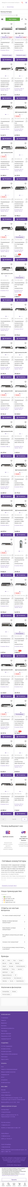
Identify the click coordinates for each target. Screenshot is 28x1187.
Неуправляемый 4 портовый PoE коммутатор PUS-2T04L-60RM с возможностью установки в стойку (20, 245)
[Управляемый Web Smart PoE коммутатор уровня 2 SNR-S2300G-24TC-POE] (7, 544)
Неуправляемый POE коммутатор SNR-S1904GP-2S (20, 760)
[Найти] (22, 2)
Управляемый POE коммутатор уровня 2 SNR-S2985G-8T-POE (5, 245)
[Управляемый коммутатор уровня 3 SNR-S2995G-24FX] (21, 309)
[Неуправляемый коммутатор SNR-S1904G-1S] (7, 625)
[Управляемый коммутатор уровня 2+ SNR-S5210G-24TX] (7, 426)
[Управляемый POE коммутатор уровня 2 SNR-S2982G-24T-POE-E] (7, 188)
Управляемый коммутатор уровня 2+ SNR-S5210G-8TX (19, 520)
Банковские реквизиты (7, 1028)
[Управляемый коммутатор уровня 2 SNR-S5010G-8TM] (7, 269)
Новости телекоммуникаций (9, 1069)
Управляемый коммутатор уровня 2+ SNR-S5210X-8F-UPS (19, 682)
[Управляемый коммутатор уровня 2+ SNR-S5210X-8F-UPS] (21, 665)
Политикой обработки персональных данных (13, 1175)
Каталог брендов (6, 1033)
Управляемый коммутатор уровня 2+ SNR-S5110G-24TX (5, 362)
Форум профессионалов (8, 1072)
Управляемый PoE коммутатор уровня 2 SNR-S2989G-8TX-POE (6, 722)
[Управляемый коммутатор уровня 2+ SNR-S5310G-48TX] (7, 505)
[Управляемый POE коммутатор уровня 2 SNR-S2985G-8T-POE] (7, 228)
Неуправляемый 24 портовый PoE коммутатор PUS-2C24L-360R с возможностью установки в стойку (19, 641)
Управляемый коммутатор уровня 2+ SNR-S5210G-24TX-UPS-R (19, 45)
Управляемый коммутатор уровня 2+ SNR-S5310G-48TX (5, 520)
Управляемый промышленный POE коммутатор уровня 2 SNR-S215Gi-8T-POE (19, 561)
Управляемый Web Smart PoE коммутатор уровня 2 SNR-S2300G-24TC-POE (5, 560)
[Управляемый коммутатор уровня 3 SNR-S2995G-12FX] (21, 188)
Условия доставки (6, 1051)
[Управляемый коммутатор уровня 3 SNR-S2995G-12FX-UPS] (7, 584)
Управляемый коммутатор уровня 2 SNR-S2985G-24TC (5, 482)
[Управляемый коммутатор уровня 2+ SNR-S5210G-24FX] (21, 348)
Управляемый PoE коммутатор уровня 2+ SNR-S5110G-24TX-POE (6, 403)
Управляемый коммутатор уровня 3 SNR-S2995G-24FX (19, 324)
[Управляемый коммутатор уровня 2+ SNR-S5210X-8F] (7, 148)
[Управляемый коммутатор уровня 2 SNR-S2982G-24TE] (7, 69)
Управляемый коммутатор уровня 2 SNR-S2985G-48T (19, 164)
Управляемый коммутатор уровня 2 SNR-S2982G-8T (19, 83)
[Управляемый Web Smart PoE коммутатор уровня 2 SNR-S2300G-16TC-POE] (21, 584)
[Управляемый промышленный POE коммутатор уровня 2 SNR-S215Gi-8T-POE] (21, 544)
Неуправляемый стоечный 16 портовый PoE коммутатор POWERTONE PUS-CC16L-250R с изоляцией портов (19, 722)
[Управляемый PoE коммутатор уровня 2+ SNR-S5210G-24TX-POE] (21, 386)
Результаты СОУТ (6, 1036)
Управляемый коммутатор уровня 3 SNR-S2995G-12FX (19, 204)
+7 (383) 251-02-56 (5, 1136)
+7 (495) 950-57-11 (5, 1092)
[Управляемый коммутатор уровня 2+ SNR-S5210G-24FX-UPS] (7, 665)
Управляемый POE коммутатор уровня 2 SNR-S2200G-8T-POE (5, 124)
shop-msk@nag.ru (6, 1095)
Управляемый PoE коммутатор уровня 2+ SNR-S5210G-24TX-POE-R (5, 45)
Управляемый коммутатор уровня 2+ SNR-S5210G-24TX (5, 441)
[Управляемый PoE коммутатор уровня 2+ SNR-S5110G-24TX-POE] (7, 386)
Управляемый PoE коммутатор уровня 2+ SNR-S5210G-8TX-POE (19, 482)
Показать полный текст (9, 886)
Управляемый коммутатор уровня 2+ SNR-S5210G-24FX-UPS (5, 682)
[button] (25, 19)
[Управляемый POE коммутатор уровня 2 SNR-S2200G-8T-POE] (7, 107)
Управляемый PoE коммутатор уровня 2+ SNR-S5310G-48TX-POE (19, 124)
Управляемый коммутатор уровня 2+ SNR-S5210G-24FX (19, 362)
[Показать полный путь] (3, 7)
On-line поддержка (6, 1046)
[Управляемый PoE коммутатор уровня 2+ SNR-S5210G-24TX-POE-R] (7, 28)
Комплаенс (4, 1056)
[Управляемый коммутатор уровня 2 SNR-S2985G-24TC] (7, 465)
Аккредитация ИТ (6, 1039)
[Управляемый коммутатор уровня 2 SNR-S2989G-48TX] (7, 746)
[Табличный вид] (2, 19)
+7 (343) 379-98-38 (5, 1112)
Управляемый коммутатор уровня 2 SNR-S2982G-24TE (5, 83)
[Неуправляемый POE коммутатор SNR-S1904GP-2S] (21, 746)
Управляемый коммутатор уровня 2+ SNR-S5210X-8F (5, 164)
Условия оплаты (5, 1049)
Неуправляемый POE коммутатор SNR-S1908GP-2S (6, 324)
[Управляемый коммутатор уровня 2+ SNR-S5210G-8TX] (21, 505)
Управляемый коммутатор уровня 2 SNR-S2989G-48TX (5, 760)
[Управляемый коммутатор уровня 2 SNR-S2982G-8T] (21, 69)
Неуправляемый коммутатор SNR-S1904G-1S (5, 640)
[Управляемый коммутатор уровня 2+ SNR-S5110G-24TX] (7, 348)
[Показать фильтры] (25, 19)
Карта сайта (4, 1059)
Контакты (3, 1025)
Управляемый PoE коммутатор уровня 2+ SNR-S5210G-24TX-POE (19, 403)
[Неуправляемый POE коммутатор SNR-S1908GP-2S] (7, 309)
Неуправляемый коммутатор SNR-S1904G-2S (19, 440)
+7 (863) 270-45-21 (5, 1125)
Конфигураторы (5, 1082)
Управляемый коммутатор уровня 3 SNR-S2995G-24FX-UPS (5, 799)
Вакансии (4, 1023)
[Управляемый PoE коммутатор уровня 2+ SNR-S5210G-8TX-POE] (21, 465)
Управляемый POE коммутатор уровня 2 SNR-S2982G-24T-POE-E (5, 204)
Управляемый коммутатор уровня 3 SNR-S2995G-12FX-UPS (5, 601)
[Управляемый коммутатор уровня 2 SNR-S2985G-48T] (21, 148)
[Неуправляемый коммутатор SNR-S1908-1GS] (21, 784)
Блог (2, 1066)
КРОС (2, 1077)
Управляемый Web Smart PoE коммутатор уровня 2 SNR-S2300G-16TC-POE (19, 601)
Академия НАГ (5, 1074)
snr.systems (4, 1080)
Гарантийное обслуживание (9, 1054)
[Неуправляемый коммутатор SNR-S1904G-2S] (21, 426)
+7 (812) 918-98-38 (5, 1147)
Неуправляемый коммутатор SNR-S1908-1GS (19, 798)
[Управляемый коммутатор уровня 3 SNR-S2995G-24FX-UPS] (7, 784)
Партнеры (4, 1031)
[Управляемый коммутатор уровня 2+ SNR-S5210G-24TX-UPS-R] (21, 28)
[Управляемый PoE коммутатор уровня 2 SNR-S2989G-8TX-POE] (7, 705)
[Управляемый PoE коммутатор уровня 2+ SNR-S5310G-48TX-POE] (21, 107)
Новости (3, 1020)
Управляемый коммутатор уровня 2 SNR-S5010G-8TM (5, 285)
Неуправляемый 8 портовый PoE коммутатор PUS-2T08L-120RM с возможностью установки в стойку (19, 285)
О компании (4, 1018)
